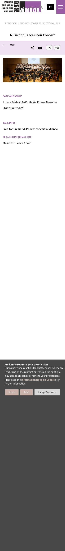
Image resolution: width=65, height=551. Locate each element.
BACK (12, 45)
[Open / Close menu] (60, 7)
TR (50, 7)
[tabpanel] (32, 70)
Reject (26, 392)
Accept (12, 392)
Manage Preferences (47, 392)
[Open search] (41, 7)
